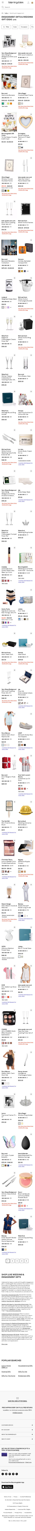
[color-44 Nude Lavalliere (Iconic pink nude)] (19, 789)
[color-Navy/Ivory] (22, 916)
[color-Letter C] (25, 703)
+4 (10, 871)
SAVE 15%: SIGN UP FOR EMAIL (17, 1401)
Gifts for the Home (8, 1376)
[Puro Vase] (25, 597)
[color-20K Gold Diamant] (6, 1166)
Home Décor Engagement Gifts (10, 1295)
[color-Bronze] (6, 191)
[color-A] (19, 271)
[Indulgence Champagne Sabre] (25, 1060)
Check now (28, 1462)
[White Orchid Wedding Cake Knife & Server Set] (9, 437)
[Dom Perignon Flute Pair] (9, 763)
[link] (9, 60)
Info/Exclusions (17, 1413)
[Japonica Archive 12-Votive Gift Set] (25, 399)
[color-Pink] (6, 1083)
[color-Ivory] (8, 745)
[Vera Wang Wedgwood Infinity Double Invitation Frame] (9, 478)
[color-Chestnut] (22, 745)
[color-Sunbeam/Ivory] (6, 1250)
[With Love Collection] (25, 41)
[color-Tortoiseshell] (25, 619)
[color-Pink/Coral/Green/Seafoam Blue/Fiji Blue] (6, 623)
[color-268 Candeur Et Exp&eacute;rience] (11, 1043)
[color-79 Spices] (3, 1043)
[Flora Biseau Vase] (25, 362)
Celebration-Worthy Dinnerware (10, 1314)
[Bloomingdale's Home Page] (15, 2)
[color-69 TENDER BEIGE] (3, 581)
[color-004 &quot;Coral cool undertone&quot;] (8, 997)
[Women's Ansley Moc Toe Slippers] (25, 721)
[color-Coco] (22, 872)
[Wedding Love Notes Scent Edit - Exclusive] (25, 555)
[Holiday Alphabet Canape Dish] (25, 247)
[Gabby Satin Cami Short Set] (9, 1060)
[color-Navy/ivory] (3, 1250)
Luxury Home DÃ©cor (6, 1366)
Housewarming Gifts (25, 1366)
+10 (11, 580)
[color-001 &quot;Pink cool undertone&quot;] (3, 997)
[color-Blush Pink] (6, 307)
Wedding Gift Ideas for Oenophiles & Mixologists (15, 1304)
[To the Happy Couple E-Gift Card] (9, 122)
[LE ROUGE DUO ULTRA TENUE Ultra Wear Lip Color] (9, 555)
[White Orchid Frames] (25, 209)
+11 (10, 1165)
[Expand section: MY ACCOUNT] (17, 1429)
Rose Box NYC (10, 1301)
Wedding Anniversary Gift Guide (10, 1334)
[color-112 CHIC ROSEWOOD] (6, 581)
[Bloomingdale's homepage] (3, 13)
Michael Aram (26, 1328)
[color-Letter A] (19, 703)
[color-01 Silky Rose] (19, 1206)
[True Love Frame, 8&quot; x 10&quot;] (9, 1102)
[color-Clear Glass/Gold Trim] (19, 147)
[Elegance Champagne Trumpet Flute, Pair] (9, 519)
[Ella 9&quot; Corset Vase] (25, 935)
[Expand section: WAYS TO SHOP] (17, 1439)
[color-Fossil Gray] (3, 307)
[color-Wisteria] (8, 307)
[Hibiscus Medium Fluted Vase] (9, 935)
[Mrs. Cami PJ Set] (25, 973)
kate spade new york (15, 1329)
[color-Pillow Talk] (3, 872)
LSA (19, 1309)
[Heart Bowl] (25, 641)
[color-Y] (25, 271)
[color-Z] (22, 271)
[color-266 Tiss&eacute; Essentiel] (8, 1043)
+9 (27, 788)
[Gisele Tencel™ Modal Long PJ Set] (25, 892)
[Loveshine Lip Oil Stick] (25, 763)
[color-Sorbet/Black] (25, 916)
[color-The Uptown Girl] (6, 872)
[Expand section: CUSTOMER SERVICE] (17, 1425)
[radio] (3, 103)
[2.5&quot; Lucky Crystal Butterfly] (9, 1142)
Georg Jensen (5, 1329)
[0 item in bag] (32, 2)
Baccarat (17, 1301)
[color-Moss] (8, 104)
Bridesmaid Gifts (24, 1376)
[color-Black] (25, 745)
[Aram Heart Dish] (9, 641)
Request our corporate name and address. (19, 1517)
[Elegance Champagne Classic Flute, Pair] (9, 324)
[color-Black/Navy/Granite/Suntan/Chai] (3, 623)
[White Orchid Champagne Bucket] (25, 285)
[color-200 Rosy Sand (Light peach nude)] (22, 789)
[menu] (3, 2)
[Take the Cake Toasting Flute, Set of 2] (25, 1017)
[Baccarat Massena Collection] (9, 247)
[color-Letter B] (22, 703)
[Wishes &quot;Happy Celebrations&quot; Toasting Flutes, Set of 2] (9, 362)
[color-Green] (27, 619)
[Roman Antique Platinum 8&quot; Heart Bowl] (25, 122)
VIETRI (22, 1318)
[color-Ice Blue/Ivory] (19, 916)
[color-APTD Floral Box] (8, 623)
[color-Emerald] (6, 104)
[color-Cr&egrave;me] (19, 872)
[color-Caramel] (25, 872)
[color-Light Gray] (19, 745)
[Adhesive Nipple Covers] (25, 848)
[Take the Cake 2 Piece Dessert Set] (25, 165)
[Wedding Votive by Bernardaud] (25, 809)
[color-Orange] (11, 104)
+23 (27, 271)
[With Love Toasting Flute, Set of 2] (9, 677)
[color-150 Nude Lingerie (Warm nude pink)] (25, 789)
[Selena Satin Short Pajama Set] (9, 721)
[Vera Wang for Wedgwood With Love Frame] (9, 41)
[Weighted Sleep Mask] (9, 285)
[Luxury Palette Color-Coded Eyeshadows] (9, 848)
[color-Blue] (19, 619)
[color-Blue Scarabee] (8, 1166)
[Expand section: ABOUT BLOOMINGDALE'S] (17, 1434)
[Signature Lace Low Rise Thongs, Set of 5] (9, 597)
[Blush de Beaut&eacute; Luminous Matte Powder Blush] (25, 1180)
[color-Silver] (22, 104)
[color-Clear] (3, 104)
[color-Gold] (19, 104)
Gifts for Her (22, 1372)
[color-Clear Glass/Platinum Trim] (22, 147)
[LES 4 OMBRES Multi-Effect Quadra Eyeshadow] (9, 1017)
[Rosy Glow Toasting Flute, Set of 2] (9, 209)
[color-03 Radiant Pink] (25, 1206)
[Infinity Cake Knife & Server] (9, 1180)
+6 (27, 1206)
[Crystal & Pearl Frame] (25, 81)
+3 (27, 916)
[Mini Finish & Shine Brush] (9, 809)
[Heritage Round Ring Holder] (9, 399)
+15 (27, 703)
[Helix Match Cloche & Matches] (9, 892)
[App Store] (7, 1487)
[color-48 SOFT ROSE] (8, 581)
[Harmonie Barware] (9, 81)
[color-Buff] (6, 745)
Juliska (18, 1318)
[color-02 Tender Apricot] (22, 1206)
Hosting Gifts (6, 1372)
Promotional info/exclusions (16, 1462)
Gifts (6, 13)
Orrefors (4, 1301)
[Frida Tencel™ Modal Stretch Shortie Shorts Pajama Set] (9, 1224)
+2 (10, 307)
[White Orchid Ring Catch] (25, 324)
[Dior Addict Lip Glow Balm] (9, 973)
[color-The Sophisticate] (8, 872)
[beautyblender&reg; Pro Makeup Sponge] (25, 1142)
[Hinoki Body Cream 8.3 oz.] (25, 437)
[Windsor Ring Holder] (25, 1102)
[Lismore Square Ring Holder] (25, 1224)
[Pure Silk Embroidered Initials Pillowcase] (25, 677)
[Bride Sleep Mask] (25, 478)
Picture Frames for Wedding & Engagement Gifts (15, 1323)
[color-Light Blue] (3, 745)
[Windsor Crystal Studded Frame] (9, 165)
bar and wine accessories (14, 1310)
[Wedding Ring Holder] (25, 519)
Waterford (12, 1309)
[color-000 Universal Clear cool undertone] (6, 997)
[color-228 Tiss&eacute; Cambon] (6, 1043)
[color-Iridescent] (3, 1166)
